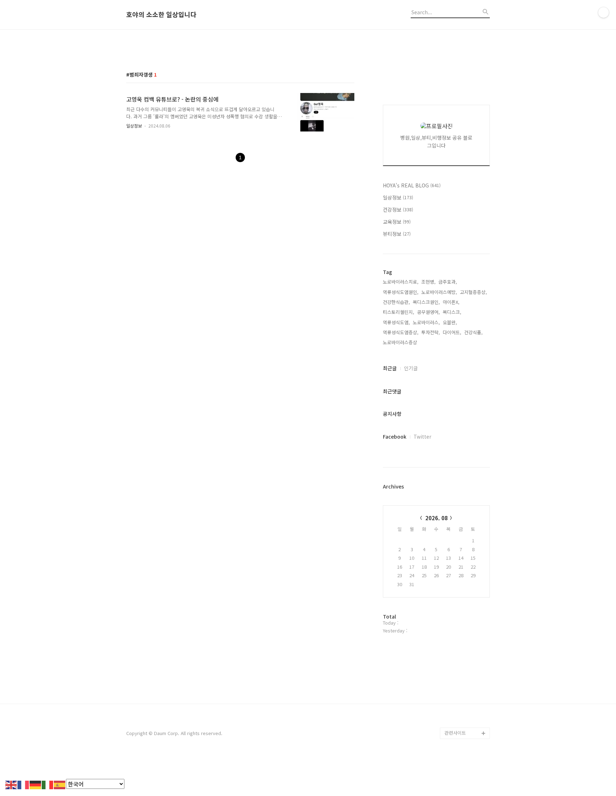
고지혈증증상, (473, 292)
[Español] (60, 784)
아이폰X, (451, 302)
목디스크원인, (426, 302)
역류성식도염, (396, 322)
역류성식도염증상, (401, 332)
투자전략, (430, 332)
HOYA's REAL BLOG (412, 185)
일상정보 (134, 126)
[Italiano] (48, 784)
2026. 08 (436, 518)
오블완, (450, 322)
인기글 (411, 368)
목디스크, (452, 312)
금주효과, (447, 281)
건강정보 (398, 209)
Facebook (394, 436)
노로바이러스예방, (439, 292)
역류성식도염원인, (401, 292)
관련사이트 (455, 732)
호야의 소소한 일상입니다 (161, 15)
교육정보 (397, 221)
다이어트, (452, 332)
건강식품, (473, 332)
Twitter (422, 436)
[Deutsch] (36, 784)
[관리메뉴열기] (603, 12)
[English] (11, 784)
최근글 (390, 368)
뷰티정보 (397, 233)
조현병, (428, 281)
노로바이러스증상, (401, 342)
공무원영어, (428, 312)
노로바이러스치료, (401, 281)
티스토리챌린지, (398, 312)
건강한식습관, (396, 302)
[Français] (23, 784)
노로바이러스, (426, 322)
